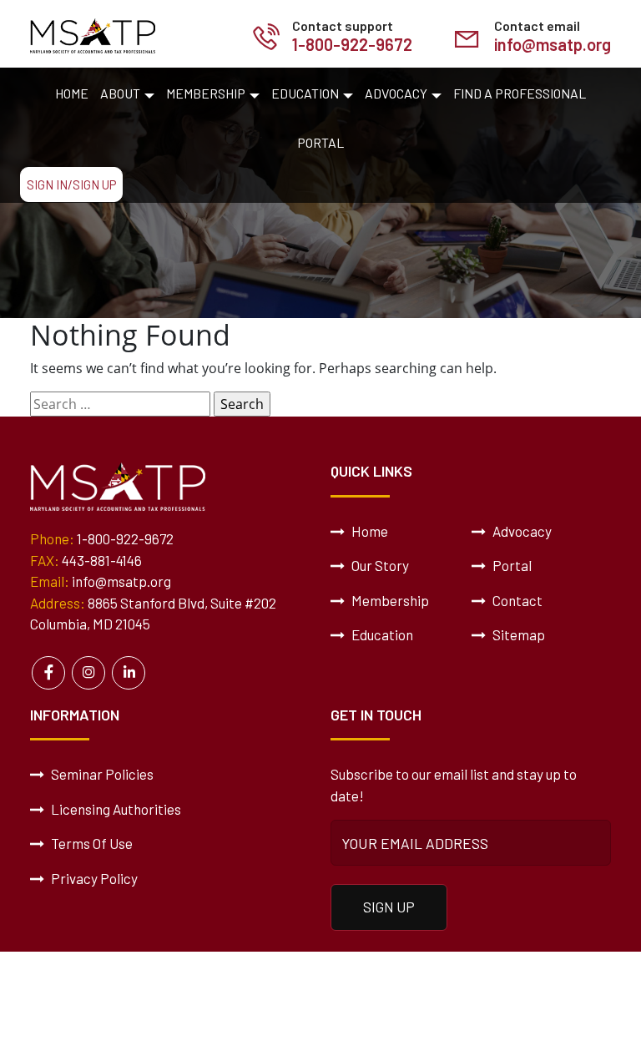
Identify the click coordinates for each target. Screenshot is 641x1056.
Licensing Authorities (114, 809)
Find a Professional (519, 93)
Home (71, 93)
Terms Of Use (90, 843)
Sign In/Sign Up (71, 184)
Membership (205, 93)
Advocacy (396, 93)
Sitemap (517, 634)
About (120, 93)
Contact (516, 600)
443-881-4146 (102, 560)
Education (305, 93)
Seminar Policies (101, 773)
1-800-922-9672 (352, 44)
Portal (320, 142)
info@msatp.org (552, 44)
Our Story (379, 565)
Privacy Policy (93, 878)
